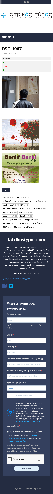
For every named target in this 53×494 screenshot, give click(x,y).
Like (6, 62)
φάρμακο (9, 223)
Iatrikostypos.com (26, 239)
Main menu (8, 37)
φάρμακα (31, 219)
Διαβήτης (29, 227)
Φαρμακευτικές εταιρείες (17, 208)
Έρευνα (40, 208)
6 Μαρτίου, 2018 (10, 53)
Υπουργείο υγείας (35, 201)
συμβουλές (10, 205)
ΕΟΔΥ (7, 227)
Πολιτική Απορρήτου (18, 441)
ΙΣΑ (24, 205)
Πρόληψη (22, 197)
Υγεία (8, 197)
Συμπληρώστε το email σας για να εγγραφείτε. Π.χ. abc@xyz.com (24, 326)
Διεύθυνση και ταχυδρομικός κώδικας (24, 371)
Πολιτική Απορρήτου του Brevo (28, 421)
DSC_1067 (12, 49)
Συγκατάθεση (13, 426)
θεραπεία (10, 212)
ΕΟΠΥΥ (23, 223)
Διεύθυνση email (14, 314)
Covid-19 (26, 216)
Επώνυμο (11, 347)
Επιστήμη (38, 223)
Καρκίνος (26, 212)
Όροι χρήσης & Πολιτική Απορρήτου (16, 279)
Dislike (7, 66)
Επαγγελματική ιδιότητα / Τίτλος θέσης (25, 359)
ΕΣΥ (17, 227)
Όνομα (10, 335)
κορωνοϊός (10, 216)
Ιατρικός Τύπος (12, 219)
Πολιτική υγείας (13, 201)
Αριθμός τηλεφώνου (16, 383)
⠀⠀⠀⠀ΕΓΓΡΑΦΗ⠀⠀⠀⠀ (26, 469)
